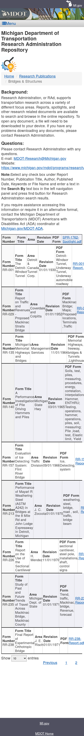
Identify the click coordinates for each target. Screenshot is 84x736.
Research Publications (37, 76)
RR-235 (8, 604)
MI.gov (77, 5)
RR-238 (8, 644)
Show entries (20, 657)
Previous (50, 662)
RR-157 (8, 465)
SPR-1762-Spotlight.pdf (72, 239)
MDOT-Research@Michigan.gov (40, 158)
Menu (11, 23)
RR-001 (8, 269)
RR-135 (8, 352)
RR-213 (8, 513)
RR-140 (8, 406)
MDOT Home (44, 733)
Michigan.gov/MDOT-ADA (22, 228)
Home (9, 76)
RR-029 (8, 313)
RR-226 (8, 559)
